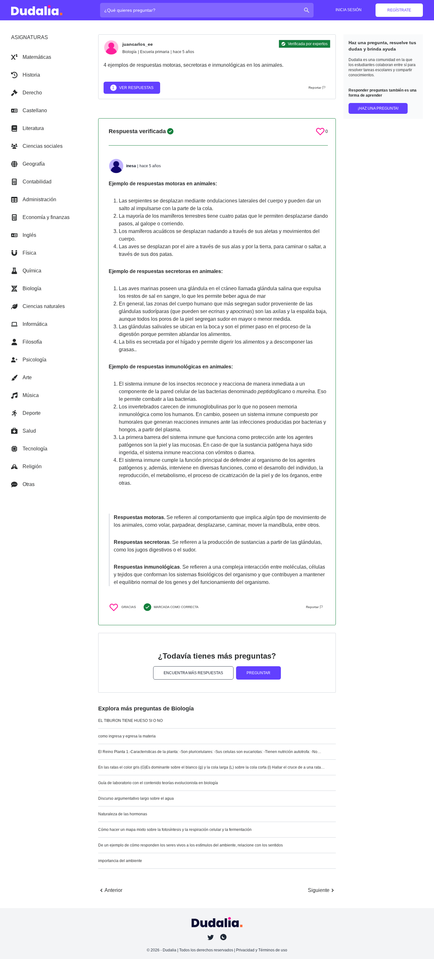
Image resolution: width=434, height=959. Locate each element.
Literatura (33, 128)
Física (29, 253)
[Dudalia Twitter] (210, 937)
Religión (32, 466)
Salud (29, 431)
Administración (39, 199)
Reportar (315, 87)
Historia (31, 75)
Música (31, 395)
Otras (29, 484)
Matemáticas (37, 57)
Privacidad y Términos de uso (261, 950)
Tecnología (35, 448)
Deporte (32, 413)
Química (32, 270)
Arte (27, 377)
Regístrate (399, 10)
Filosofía (32, 342)
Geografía (34, 164)
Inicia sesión (349, 10)
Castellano (35, 110)
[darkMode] (223, 937)
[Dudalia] (36, 10)
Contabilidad (37, 181)
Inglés (29, 235)
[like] (320, 131)
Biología (32, 288)
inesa (131, 166)
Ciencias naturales (44, 306)
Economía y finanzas (46, 217)
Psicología (34, 359)
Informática (35, 324)
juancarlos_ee (137, 44)
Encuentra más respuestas (193, 673)
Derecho (32, 92)
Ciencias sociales (43, 146)
